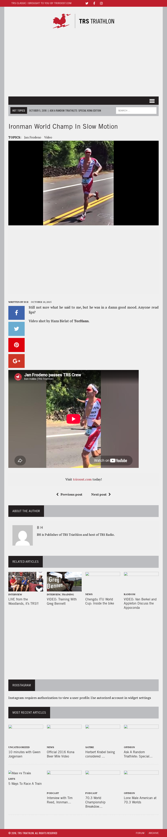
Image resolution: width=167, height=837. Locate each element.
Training (68, 594)
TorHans (81, 321)
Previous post (71, 494)
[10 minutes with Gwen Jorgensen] (25, 741)
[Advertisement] (83, 63)
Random (129, 594)
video (48, 137)
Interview (15, 594)
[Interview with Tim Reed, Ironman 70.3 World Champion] (64, 787)
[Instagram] (101, 3)
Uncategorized (19, 747)
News (88, 594)
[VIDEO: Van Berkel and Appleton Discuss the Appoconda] (141, 588)
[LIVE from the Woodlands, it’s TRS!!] (25, 588)
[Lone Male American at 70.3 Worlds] (141, 787)
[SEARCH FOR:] (136, 109)
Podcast (53, 793)
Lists (11, 778)
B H (26, 301)
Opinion (129, 747)
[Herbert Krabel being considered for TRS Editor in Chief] (102, 741)
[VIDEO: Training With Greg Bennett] (64, 588)
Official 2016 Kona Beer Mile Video (60, 754)
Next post (99, 494)
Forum (140, 833)
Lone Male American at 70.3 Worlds (140, 800)
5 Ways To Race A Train (25, 784)
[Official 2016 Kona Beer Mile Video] (64, 741)
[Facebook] (94, 3)
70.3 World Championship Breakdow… (95, 802)
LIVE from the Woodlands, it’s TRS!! (23, 601)
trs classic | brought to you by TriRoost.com (41, 3)
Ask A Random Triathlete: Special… (138, 754)
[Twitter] (87, 3)
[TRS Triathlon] (83, 21)
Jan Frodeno (32, 137)
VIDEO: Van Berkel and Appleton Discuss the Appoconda (140, 603)
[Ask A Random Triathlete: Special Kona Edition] (141, 741)
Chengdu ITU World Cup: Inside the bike (99, 601)
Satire (89, 747)
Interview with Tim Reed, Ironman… (60, 800)
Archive (154, 833)
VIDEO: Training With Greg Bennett (62, 601)
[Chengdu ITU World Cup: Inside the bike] (102, 588)
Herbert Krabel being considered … (100, 754)
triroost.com (82, 479)
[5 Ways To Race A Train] (19, 773)
